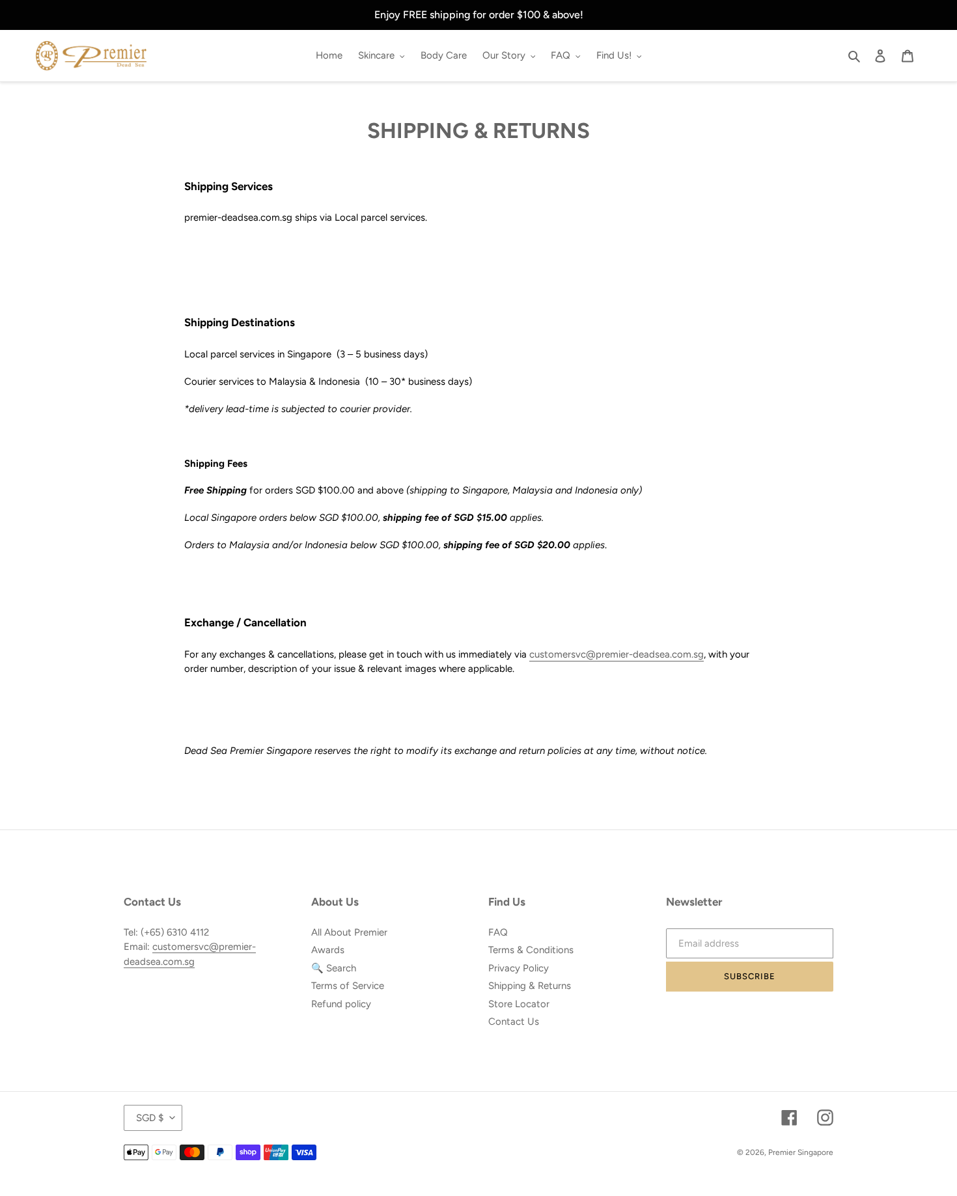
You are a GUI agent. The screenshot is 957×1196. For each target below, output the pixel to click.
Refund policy (341, 1004)
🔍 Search (333, 968)
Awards (327, 950)
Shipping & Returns (529, 986)
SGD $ (149, 1118)
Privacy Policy (518, 968)
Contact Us (513, 1021)
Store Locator (518, 1004)
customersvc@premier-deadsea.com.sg (616, 654)
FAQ (498, 932)
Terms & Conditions (531, 950)
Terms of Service (347, 986)
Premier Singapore (800, 1152)
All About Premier (349, 932)
